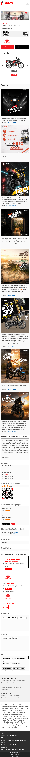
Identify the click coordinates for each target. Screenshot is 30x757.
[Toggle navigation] (27, 3)
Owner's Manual (11, 740)
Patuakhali (11, 724)
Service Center (4, 740)
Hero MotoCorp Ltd (16, 752)
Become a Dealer (23, 740)
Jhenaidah (16, 712)
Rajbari (4, 726)
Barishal (8, 705)
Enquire (15, 74)
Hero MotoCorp (9, 583)
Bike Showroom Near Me (8, 658)
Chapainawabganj (7, 707)
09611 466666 (15, 749)
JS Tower (4, 617)
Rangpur (15, 726)
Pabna (17, 722)
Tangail (9, 728)
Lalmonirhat (12, 716)
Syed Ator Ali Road (22, 617)
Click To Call (9, 569)
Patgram (5, 724)
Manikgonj (5, 718)
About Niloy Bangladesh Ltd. (6, 744)
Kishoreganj (10, 714)
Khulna (4, 714)
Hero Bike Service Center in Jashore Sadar (11, 663)
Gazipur (11, 710)
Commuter (3, 735)
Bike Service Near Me (7, 668)
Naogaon (5, 720)
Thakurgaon (15, 728)
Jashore (14, 534)
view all (13, 524)
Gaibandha (5, 710)
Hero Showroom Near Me (19, 658)
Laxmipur (19, 716)
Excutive (7, 735)
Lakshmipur (5, 716)
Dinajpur (17, 708)
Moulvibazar (18, 718)
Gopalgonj (17, 710)
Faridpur (22, 708)
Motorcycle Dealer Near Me (18, 668)
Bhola (13, 705)
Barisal (3, 705)
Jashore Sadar (15, 532)
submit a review (5, 524)
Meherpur (12, 718)
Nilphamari (5, 722)
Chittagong (15, 707)
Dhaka (12, 708)
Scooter (16, 735)
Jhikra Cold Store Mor (12, 617)
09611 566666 (8, 749)
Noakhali (11, 722)
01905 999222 (22, 749)
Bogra (18, 705)
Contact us (17, 740)
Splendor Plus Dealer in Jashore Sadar (10, 661)
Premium (12, 735)
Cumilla (7, 708)
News (2, 749)
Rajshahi (9, 726)
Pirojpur (16, 724)
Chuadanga (22, 707)
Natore (16, 720)
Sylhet (4, 728)
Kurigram (17, 714)
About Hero (15, 744)
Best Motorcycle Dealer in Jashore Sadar (11, 671)
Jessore (10, 712)
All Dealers (5, 607)
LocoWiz (17, 756)
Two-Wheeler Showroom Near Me (9, 666)
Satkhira (20, 726)
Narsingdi (11, 720)
